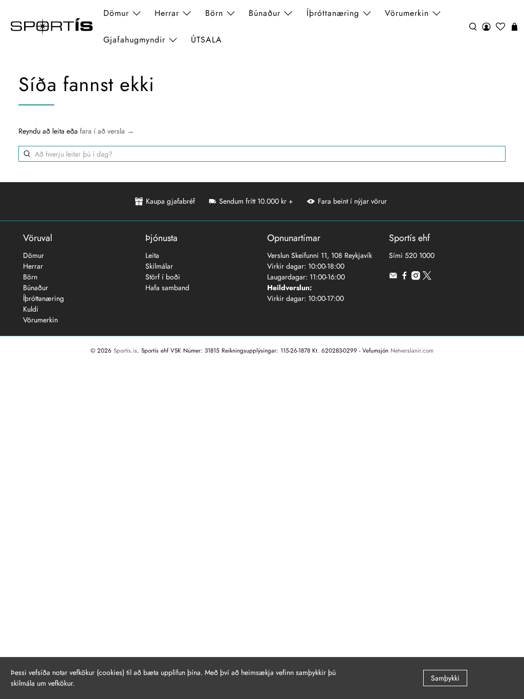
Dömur (33, 255)
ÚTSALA (206, 40)
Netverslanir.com (411, 350)
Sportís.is (125, 350)
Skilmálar (159, 266)
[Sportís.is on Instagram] (415, 277)
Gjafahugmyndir (134, 40)
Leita (152, 255)
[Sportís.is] (52, 27)
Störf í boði (162, 277)
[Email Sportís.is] (393, 277)
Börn (30, 277)
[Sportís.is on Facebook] (404, 277)
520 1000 (419, 255)
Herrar (33, 266)
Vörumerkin (407, 13)
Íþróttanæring (333, 13)
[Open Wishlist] (500, 26)
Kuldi (30, 309)
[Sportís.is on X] (427, 277)
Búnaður (35, 287)
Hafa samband (167, 287)
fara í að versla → (107, 131)
